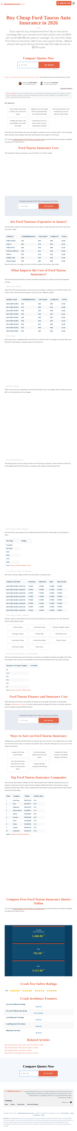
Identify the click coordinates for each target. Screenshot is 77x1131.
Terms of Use (55, 69)
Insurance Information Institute (20, 834)
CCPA (42, 1115)
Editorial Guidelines (11, 93)
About (6, 1104)
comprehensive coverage (18, 704)
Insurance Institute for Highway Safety (21, 565)
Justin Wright (33, 82)
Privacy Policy (20, 1104)
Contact (13, 1104)
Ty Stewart (54, 82)
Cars (11, 77)
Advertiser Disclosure (66, 88)
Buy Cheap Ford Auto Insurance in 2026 (26, 77)
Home (6, 77)
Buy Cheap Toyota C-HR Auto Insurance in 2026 (21, 1048)
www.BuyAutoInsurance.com (25, 1113)
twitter (71, 1102)
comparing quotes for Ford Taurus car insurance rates (28, 139)
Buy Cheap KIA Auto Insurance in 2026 (18, 1050)
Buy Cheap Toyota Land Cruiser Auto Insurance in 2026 (24, 1045)
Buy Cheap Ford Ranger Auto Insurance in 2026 (21, 1053)
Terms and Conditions (32, 1104)
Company (8, 1101)
